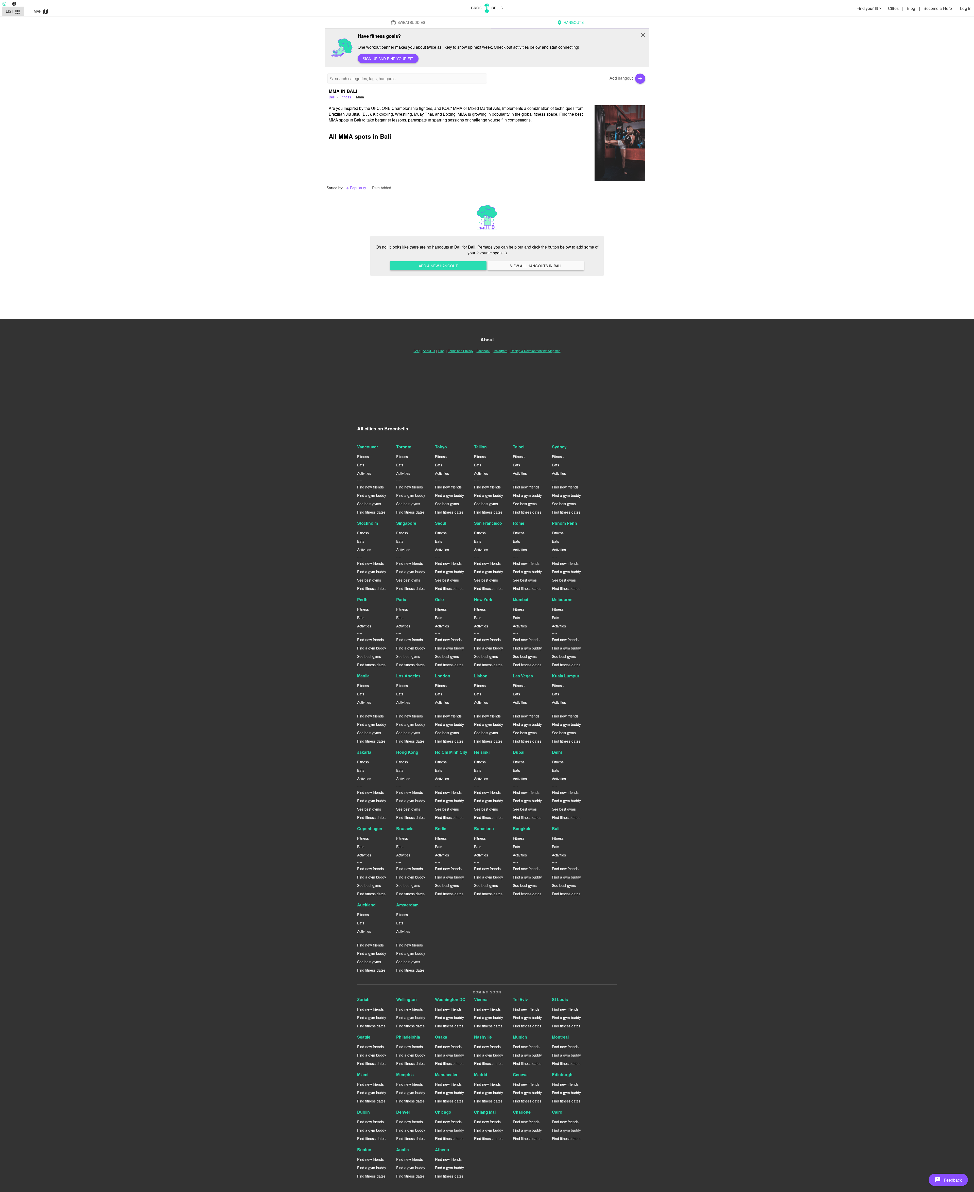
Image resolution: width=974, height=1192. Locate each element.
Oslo (439, 599)
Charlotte (522, 1112)
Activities (364, 473)
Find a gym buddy (371, 495)
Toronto (403, 447)
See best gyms (369, 503)
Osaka (441, 1037)
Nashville (483, 1037)
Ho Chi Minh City (451, 752)
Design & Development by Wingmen (536, 350)
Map (41, 12)
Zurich (363, 999)
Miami (362, 1074)
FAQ (417, 350)
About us (429, 350)
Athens (442, 1149)
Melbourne (562, 599)
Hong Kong (407, 752)
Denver (403, 1112)
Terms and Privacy (460, 350)
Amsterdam (407, 905)
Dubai (518, 752)
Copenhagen (369, 828)
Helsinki (482, 752)
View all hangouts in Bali (536, 265)
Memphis (405, 1074)
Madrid (480, 1074)
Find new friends (370, 486)
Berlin (440, 828)
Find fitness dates (371, 512)
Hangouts (570, 23)
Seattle (363, 1037)
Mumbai (520, 599)
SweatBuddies (407, 23)
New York (483, 599)
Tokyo (441, 447)
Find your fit (869, 8)
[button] (948, 1180)
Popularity (356, 187)
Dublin (363, 1112)
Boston (364, 1149)
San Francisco (488, 523)
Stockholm (367, 523)
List (13, 12)
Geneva (520, 1074)
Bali (555, 828)
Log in (965, 8)
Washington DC (450, 999)
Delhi (557, 752)
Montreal (560, 1037)
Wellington (406, 999)
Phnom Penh (564, 523)
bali (332, 96)
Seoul (440, 523)
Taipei (518, 447)
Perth (362, 599)
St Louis (560, 999)
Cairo (557, 1112)
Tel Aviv (520, 999)
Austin (402, 1149)
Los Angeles (408, 676)
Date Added (381, 187)
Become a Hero (938, 8)
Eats (360, 464)
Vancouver (367, 447)
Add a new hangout (438, 265)
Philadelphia (408, 1037)
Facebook (483, 350)
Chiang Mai (485, 1112)
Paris (401, 599)
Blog (911, 8)
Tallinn (480, 447)
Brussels (404, 828)
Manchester (446, 1074)
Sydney (559, 447)
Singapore (406, 523)
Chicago (443, 1112)
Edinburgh (562, 1074)
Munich (520, 1037)
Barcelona (484, 828)
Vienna (481, 999)
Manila (363, 676)
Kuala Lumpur (565, 676)
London (442, 676)
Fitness (345, 96)
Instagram (500, 350)
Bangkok (521, 828)
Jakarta (364, 752)
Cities (894, 8)
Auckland (366, 905)
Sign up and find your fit (388, 58)
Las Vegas (523, 676)
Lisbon (481, 676)
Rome (518, 523)
